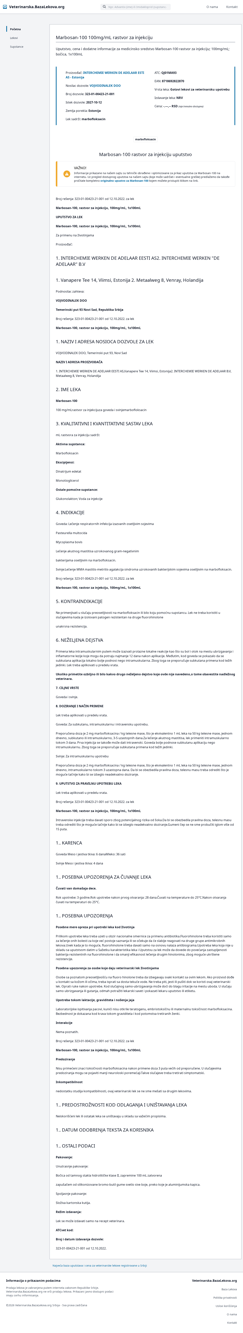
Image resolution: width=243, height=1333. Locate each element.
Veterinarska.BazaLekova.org (37, 6)
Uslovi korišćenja (226, 1306)
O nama (212, 7)
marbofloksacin (145, 139)
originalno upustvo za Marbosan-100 (124, 180)
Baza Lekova (229, 1289)
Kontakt (232, 7)
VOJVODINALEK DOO (105, 86)
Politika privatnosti (225, 1297)
